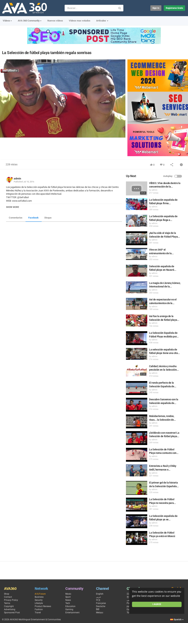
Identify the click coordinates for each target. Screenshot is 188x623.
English (99, 594)
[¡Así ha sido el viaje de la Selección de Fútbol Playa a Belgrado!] (136, 238)
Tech (67, 603)
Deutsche (100, 606)
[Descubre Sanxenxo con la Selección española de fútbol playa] (136, 405)
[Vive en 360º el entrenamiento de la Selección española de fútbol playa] (136, 254)
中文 (98, 600)
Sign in (155, 8)
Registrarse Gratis (174, 8)
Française (101, 603)
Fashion (39, 609)
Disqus (48, 217)
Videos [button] (6, 20)
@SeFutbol (23, 197)
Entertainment (72, 612)
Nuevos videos (55, 20)
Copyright (9, 606)
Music (68, 594)
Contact (8, 597)
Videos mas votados (79, 20)
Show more (12, 207)
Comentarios (15, 217)
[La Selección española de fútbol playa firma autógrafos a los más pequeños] (136, 204)
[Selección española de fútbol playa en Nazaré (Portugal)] (136, 271)
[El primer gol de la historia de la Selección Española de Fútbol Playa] (136, 488)
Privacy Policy (11, 600)
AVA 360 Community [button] (29, 20)
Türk (129, 612)
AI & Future (40, 594)
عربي (98, 597)
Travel (38, 612)
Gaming (69, 609)
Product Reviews (43, 606)
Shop (6, 594)
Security (39, 600)
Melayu (99, 612)
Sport (68, 597)
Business (39, 597)
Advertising (9, 609)
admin (17, 178)
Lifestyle (39, 603)
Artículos (101, 20)
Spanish (177, 619)
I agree (156, 604)
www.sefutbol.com (22, 200)
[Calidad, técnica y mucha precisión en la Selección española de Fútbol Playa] (136, 370)
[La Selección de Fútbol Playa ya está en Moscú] (136, 538)
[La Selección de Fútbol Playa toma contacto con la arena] (136, 455)
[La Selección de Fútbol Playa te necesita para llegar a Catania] (136, 505)
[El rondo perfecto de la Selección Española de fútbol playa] (136, 388)
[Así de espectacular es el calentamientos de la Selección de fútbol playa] (136, 304)
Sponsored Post (12, 612)
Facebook (33, 217)
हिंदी (97, 609)
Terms (7, 603)
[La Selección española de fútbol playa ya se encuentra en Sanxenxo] (136, 521)
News (68, 600)
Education (70, 606)
